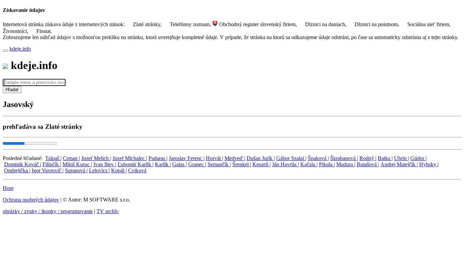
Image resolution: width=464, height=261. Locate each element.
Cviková (137, 170)
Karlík (162, 164)
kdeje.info (20, 49)
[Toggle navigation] (5, 51)
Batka (385, 158)
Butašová (367, 164)
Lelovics (99, 170)
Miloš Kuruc (77, 164)
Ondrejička (16, 170)
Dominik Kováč (22, 164)
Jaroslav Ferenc (186, 158)
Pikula (326, 164)
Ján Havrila (285, 164)
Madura (345, 164)
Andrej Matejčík (398, 164)
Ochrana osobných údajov (31, 200)
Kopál (118, 170)
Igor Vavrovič (47, 170)
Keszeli (261, 164)
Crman (71, 158)
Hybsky (428, 164)
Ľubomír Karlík (135, 164)
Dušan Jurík (260, 158)
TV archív (107, 211)
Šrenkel (241, 164)
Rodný (367, 158)
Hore (8, 188)
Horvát (214, 158)
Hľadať (12, 89)
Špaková (318, 158)
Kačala (308, 164)
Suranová (76, 170)
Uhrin (401, 158)
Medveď (234, 158)
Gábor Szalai (290, 158)
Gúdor (418, 158)
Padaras (157, 158)
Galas (179, 164)
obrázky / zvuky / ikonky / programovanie (48, 211)
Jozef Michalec (129, 158)
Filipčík (51, 164)
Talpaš (52, 158)
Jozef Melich (95, 158)
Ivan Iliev (104, 164)
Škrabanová (343, 158)
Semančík (219, 164)
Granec (196, 164)
